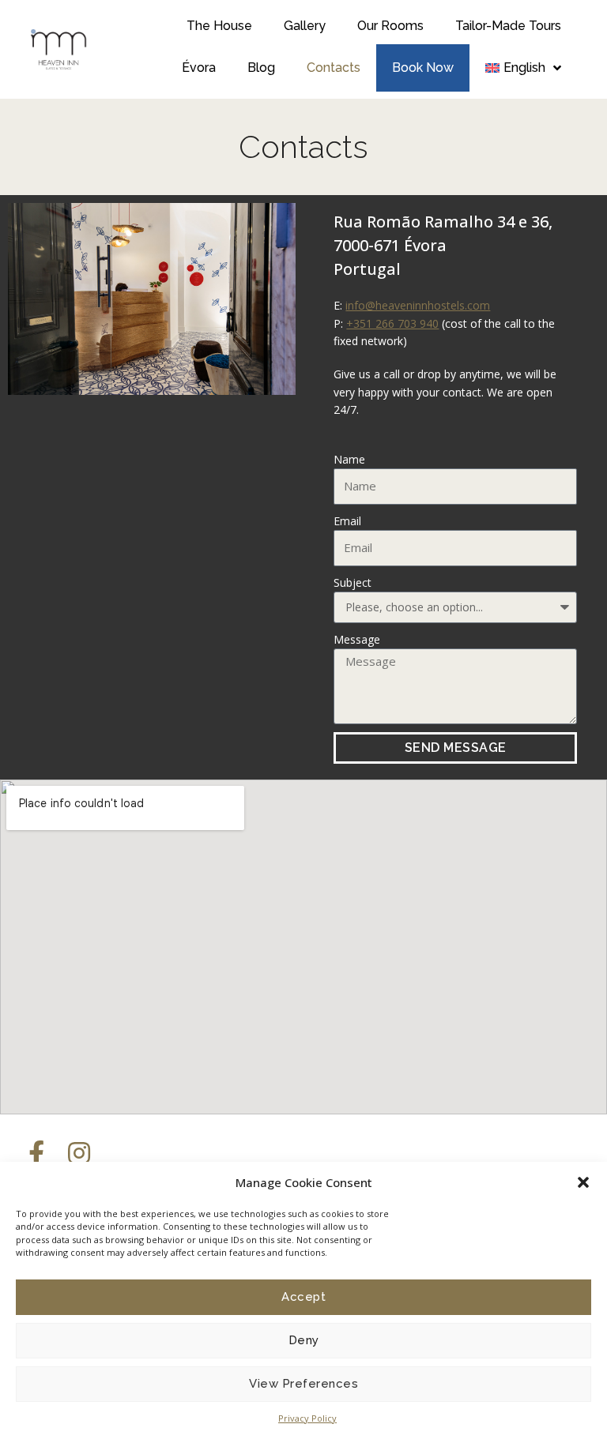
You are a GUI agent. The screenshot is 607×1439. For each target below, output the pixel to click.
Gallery (305, 25)
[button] (583, 1182)
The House (219, 25)
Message (357, 639)
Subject (352, 582)
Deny (303, 1340)
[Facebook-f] (36, 1153)
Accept (303, 1297)
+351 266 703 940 (392, 323)
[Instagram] (79, 1153)
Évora (199, 67)
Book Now (423, 67)
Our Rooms (390, 25)
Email (347, 520)
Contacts (333, 67)
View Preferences (303, 1384)
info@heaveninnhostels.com (417, 305)
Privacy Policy (307, 1418)
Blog (261, 67)
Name (349, 459)
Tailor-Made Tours (508, 25)
